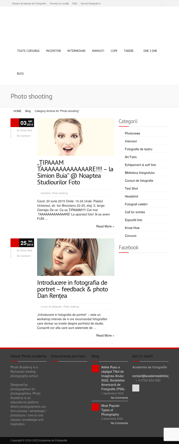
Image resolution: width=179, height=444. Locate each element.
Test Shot (131, 188)
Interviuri (131, 141)
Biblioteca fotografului (140, 172)
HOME (17, 111)
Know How (132, 227)
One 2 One (150, 51)
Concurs (130, 235)
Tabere (129, 51)
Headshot (46, 193)
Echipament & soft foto (140, 165)
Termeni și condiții (59, 3)
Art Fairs (131, 157)
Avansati (98, 51)
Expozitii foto (133, 220)
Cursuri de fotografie (51, 306)
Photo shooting (60, 193)
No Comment (24, 135)
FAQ (74, 3)
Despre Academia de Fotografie (29, 3)
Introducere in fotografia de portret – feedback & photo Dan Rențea (72, 289)
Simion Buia (26, 130)
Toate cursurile (28, 51)
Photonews (132, 133)
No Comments (119, 397)
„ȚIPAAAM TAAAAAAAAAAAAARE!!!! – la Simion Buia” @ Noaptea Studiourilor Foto (75, 172)
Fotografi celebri (136, 204)
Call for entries (135, 212)
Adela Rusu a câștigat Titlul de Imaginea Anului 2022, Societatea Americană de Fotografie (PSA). (113, 378)
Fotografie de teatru (138, 149)
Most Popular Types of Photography (110, 409)
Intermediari (76, 51)
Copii (114, 51)
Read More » (105, 226)
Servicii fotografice (90, 3)
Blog (20, 73)
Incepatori (53, 51)
